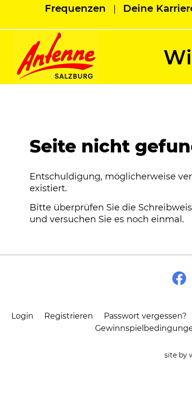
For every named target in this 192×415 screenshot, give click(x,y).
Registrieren (68, 316)
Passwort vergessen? (145, 316)
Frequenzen (75, 8)
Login (22, 316)
